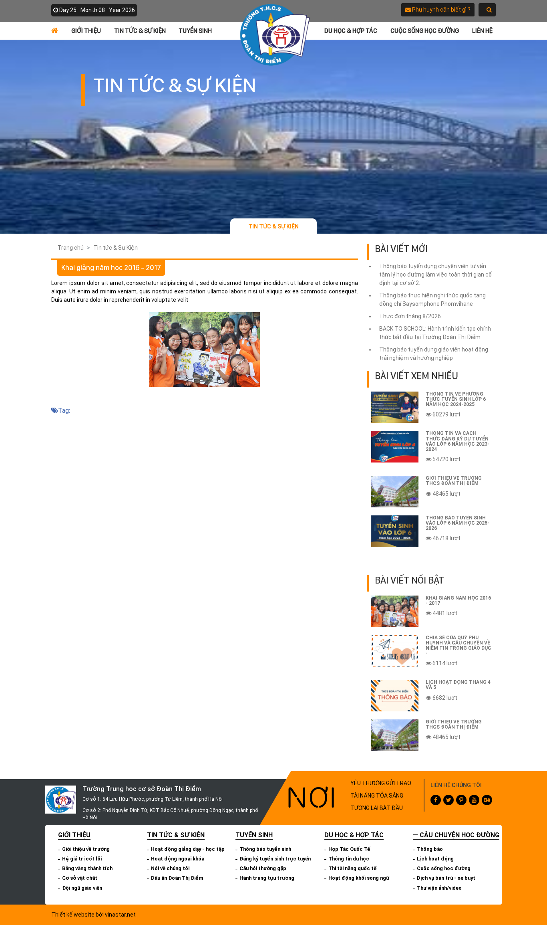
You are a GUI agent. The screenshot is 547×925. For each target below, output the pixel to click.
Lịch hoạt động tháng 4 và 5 (458, 684)
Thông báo (430, 849)
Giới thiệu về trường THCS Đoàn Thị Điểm (454, 480)
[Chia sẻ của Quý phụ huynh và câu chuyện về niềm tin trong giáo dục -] (394, 651)
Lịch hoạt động (435, 859)
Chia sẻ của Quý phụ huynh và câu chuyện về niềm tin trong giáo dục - (458, 645)
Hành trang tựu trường (266, 878)
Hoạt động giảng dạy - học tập (188, 849)
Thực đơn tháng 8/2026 (410, 316)
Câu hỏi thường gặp (262, 868)
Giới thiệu (86, 30)
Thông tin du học (348, 859)
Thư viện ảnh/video (439, 888)
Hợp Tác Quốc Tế (349, 849)
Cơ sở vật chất (79, 878)
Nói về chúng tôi (170, 868)
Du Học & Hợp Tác (350, 30)
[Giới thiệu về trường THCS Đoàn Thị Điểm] (394, 491)
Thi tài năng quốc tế (352, 868)
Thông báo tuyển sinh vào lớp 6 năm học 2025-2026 (457, 523)
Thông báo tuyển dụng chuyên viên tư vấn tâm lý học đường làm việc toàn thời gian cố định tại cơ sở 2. (435, 274)
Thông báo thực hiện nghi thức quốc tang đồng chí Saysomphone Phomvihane (432, 299)
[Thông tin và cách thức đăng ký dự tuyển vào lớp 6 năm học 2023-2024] (394, 446)
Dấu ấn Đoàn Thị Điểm (177, 878)
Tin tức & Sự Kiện (140, 30)
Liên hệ (482, 30)
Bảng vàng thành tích (87, 868)
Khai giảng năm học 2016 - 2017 (458, 600)
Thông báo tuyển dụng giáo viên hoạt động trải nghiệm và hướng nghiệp (433, 353)
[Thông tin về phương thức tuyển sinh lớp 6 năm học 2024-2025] (394, 407)
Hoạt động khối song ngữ (358, 878)
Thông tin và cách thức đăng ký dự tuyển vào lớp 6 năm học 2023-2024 (457, 441)
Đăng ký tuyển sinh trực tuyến (275, 859)
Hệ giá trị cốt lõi (82, 859)
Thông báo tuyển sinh (265, 849)
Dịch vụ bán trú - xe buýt (446, 878)
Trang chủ (71, 247)
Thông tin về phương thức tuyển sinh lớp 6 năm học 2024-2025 (456, 399)
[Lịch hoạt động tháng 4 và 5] (394, 695)
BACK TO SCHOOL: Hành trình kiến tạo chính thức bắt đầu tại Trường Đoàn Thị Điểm (435, 332)
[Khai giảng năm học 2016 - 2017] (394, 611)
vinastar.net (120, 914)
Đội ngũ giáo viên (82, 888)
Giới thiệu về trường (86, 849)
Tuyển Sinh (195, 30)
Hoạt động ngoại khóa (177, 859)
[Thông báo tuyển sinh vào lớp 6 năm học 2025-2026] (394, 531)
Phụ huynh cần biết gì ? (441, 9)
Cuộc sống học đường (424, 30)
